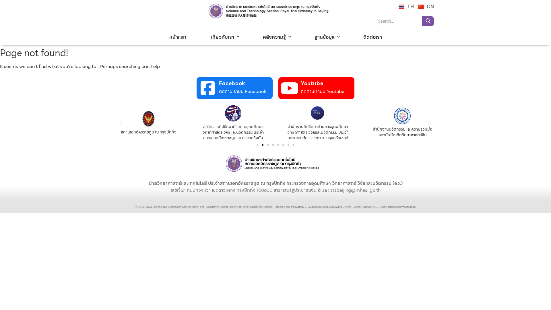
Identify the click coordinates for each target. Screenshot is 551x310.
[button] (121, 122)
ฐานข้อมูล (325, 37)
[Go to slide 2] (262, 145)
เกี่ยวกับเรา (222, 37)
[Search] (428, 21)
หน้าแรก (177, 37)
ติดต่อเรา (372, 37)
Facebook (232, 83)
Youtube (312, 83)
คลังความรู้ (274, 37)
